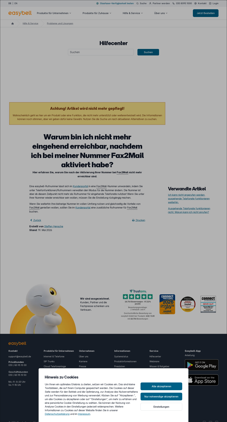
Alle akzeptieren (161, 386)
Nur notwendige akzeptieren (161, 396)
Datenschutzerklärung (57, 414)
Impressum (84, 414)
